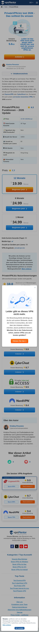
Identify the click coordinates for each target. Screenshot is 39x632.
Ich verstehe (19, 628)
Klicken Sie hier (19, 341)
